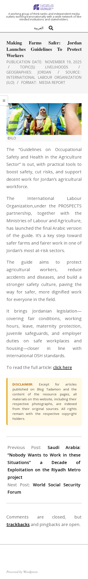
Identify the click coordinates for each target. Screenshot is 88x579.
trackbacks (18, 524)
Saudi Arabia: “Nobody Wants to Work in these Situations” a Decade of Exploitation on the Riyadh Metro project (44, 462)
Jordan (44, 72)
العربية (38, 28)
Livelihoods (56, 67)
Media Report (52, 82)
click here (62, 367)
